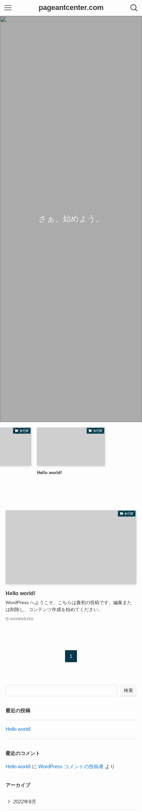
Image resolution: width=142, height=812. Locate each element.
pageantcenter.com (71, 8)
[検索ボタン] (134, 8)
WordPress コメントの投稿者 (71, 766)
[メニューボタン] (8, 8)
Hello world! (18, 729)
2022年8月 (24, 801)
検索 (128, 690)
